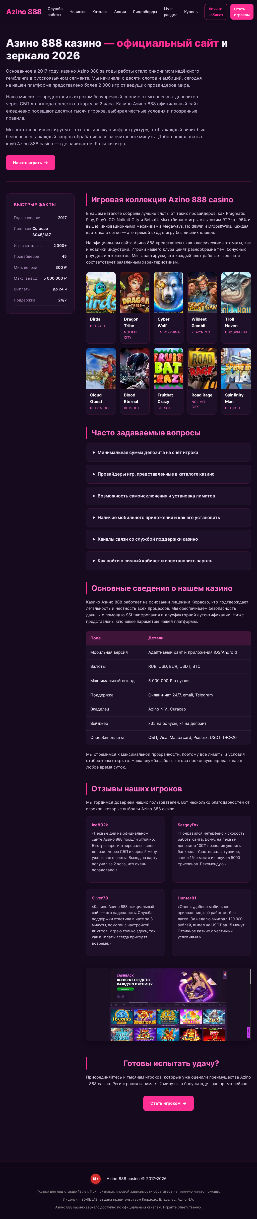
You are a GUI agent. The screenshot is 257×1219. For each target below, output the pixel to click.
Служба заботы (55, 11)
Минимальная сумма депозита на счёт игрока (148, 452)
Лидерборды (145, 11)
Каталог (99, 11)
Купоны (191, 11)
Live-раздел (170, 11)
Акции (120, 11)
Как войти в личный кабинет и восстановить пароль (155, 560)
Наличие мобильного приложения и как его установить (159, 517)
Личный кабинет (216, 12)
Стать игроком (242, 12)
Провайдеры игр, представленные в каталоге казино (156, 474)
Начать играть (27, 162)
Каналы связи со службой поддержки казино (148, 539)
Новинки (78, 11)
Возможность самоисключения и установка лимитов (156, 495)
